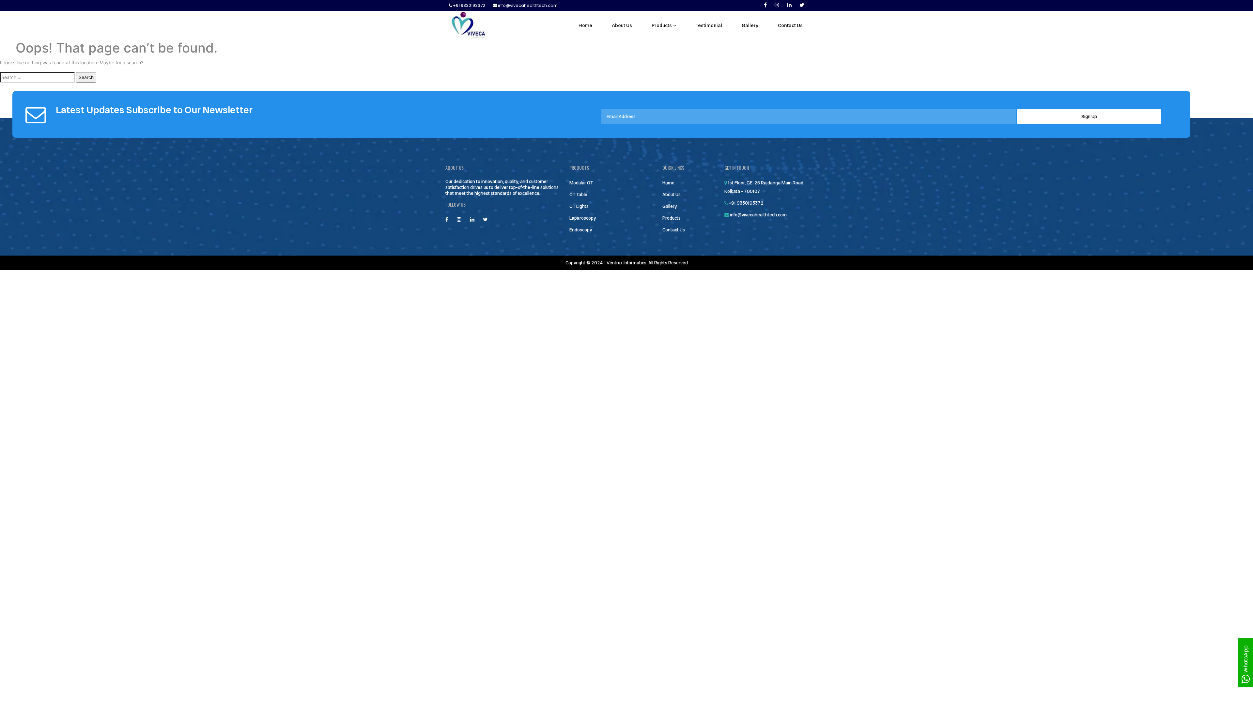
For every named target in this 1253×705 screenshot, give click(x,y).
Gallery (750, 25)
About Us (622, 25)
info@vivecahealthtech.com (527, 5)
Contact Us (790, 25)
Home (585, 25)
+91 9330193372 (469, 5)
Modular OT (581, 183)
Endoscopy (580, 230)
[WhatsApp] (1245, 680)
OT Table (578, 194)
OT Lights (579, 206)
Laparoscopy (582, 218)
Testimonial (708, 25)
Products (662, 25)
